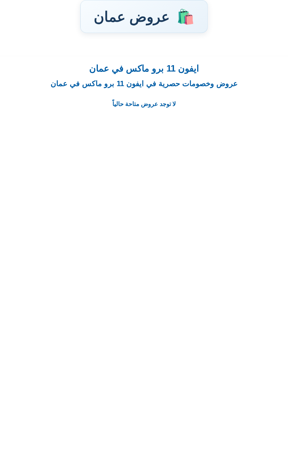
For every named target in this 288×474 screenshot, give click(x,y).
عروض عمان (144, 16)
